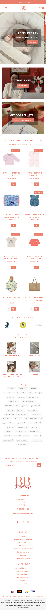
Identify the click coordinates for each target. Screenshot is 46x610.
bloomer (27, 393)
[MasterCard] (19, 591)
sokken (8, 431)
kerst (20, 410)
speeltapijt (35, 431)
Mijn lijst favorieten (23, 577)
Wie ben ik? (23, 536)
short (10, 427)
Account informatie (23, 568)
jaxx (25, 406)
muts (18, 418)
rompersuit (21, 423)
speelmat (21, 431)
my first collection (33, 418)
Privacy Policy (23, 542)
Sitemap (23, 555)
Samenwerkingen (23, 558)
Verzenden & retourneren (23, 549)
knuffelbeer (23, 414)
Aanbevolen (14, 144)
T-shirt (23, 388)
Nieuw (24, 144)
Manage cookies (23, 607)
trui (27, 436)
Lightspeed (39, 596)
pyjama (7, 423)
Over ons (23, 85)
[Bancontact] (26, 591)
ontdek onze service (23, 120)
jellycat (35, 406)
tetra (17, 436)
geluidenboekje (29, 401)
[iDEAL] (12, 591)
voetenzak (8, 440)
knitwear (32, 410)
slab (34, 427)
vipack (37, 436)
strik (7, 436)
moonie (7, 418)
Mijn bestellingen (23, 571)
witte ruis (37, 440)
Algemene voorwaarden (23, 539)
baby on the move (11, 393)
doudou (33, 397)
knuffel (10, 414)
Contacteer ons (23, 552)
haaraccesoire (12, 406)
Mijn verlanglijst (23, 574)
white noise (22, 440)
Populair (33, 144)
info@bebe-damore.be (24, 513)
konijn (35, 414)
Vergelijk (23, 581)
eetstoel (13, 401)
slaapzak (23, 427)
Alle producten (23, 584)
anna (33, 388)
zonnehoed (22, 444)
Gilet (12, 388)
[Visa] (33, 591)
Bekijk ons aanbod (30, 40)
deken (21, 397)
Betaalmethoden (23, 546)
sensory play (35, 423)
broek (10, 397)
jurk (11, 410)
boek (38, 393)
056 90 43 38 (24, 509)
